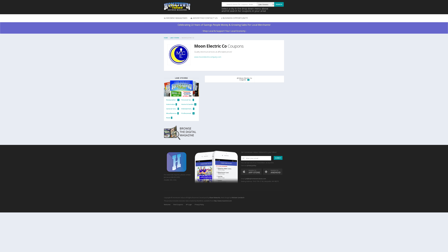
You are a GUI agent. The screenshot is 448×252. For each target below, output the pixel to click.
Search (279, 4)
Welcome (167, 205)
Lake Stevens (174, 38)
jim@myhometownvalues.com (255, 179)
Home (166, 38)
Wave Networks (214, 198)
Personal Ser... (187, 100)
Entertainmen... (187, 109)
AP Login (189, 205)
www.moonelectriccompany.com (207, 57)
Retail (169, 118)
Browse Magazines (176, 18)
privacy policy (251, 165)
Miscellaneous (172, 113)
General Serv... (172, 109)
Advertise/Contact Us (205, 18)
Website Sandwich (237, 198)
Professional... (187, 113)
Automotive (171, 104)
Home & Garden (188, 104)
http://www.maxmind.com (223, 201)
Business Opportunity (235, 18)
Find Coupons (178, 205)
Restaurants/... (172, 100)
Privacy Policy (199, 205)
